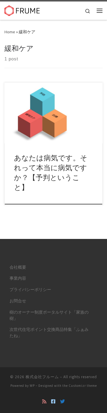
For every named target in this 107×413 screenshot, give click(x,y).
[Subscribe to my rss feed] (44, 401)
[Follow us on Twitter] (62, 401)
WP (32, 386)
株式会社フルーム (42, 376)
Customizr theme (83, 386)
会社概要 (18, 267)
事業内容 (18, 278)
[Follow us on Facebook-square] (53, 401)
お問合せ (18, 301)
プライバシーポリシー (30, 289)
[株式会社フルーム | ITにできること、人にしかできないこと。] (22, 10)
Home (9, 32)
